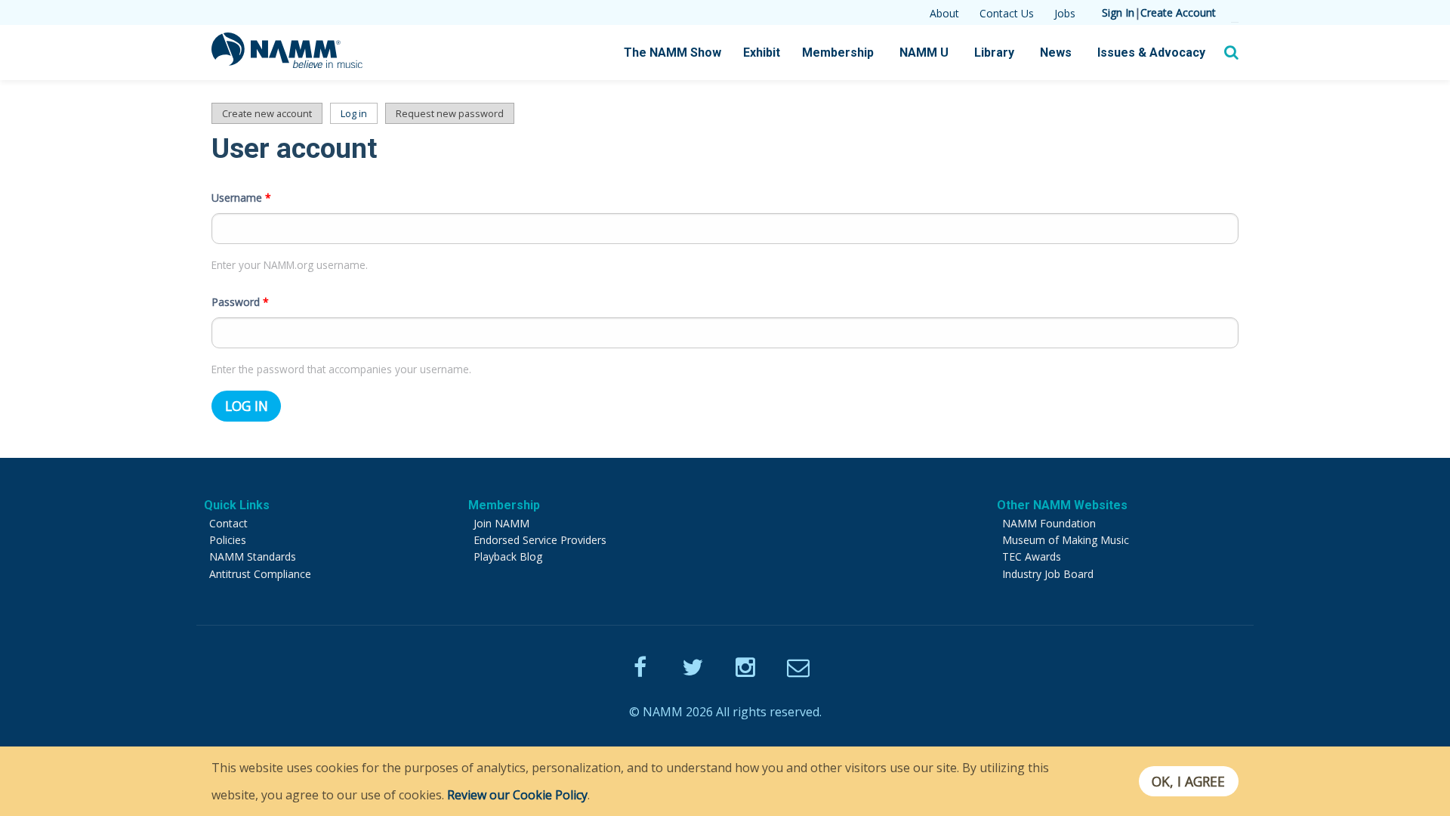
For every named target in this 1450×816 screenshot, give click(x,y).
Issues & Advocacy (1151, 52)
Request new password (450, 113)
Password (240, 302)
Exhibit (761, 52)
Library (994, 52)
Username (241, 197)
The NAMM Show (672, 52)
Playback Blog (508, 556)
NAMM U (924, 52)
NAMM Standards (252, 556)
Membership (838, 52)
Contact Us (1007, 13)
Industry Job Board (1048, 574)
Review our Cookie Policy (517, 795)
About (944, 13)
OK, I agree (1188, 781)
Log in (359, 113)
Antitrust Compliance (260, 574)
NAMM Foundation (1049, 523)
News (1056, 52)
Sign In (1118, 12)
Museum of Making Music (1065, 540)
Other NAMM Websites (1062, 505)
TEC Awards (1031, 556)
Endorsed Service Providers (540, 540)
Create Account (1178, 12)
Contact (228, 523)
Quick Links (237, 505)
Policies (227, 540)
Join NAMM (501, 523)
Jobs (1064, 13)
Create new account (267, 113)
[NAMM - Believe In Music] (286, 63)
